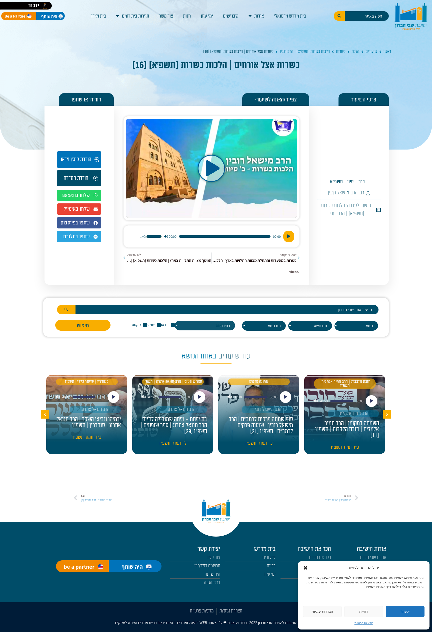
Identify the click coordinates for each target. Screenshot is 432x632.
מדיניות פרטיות (363, 623)
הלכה (355, 51)
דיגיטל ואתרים (188, 622)
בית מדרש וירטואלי (290, 16)
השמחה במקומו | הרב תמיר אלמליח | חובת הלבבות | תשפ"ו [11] (347, 429)
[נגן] (288, 236)
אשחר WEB (208, 622)
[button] (305, 567)
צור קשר (166, 16)
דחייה (363, 611)
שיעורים (371, 51)
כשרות (341, 51)
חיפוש (83, 325)
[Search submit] (339, 16)
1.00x (143, 236)
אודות (259, 16)
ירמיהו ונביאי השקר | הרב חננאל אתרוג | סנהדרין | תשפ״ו (88, 422)
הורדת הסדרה (76, 178)
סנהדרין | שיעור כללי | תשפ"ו (86, 382)
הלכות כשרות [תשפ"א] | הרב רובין (305, 51)
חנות (187, 16)
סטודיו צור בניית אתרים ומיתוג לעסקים (144, 622)
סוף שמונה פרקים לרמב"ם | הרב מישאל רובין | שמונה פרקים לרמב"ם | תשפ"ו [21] (261, 425)
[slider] (154, 236)
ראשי (387, 51)
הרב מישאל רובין (343, 193)
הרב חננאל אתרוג (181, 409)
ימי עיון (207, 16)
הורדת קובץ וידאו (76, 159)
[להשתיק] (166, 236)
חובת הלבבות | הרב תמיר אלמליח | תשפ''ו (345, 384)
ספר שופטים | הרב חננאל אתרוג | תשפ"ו (173, 382)
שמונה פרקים (258, 382)
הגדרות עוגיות (322, 611)
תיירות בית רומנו (135, 16)
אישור (405, 611)
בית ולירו (98, 16)
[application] (211, 236)
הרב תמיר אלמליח (353, 413)
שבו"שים (230, 16)
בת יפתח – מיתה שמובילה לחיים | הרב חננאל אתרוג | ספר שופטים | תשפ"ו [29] (173, 425)
